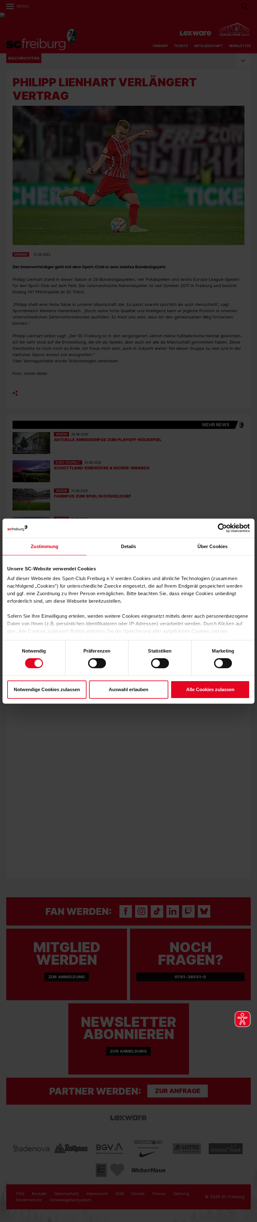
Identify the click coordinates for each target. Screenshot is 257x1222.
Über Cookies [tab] (212, 546)
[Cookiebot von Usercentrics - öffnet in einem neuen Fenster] (222, 528)
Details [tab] (128, 546)
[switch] (97, 663)
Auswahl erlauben (128, 689)
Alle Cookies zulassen (210, 689)
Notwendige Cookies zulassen (47, 689)
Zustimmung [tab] (45, 546)
